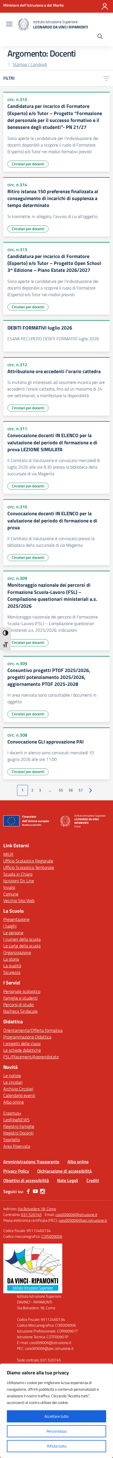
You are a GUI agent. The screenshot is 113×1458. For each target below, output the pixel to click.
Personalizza (56, 1431)
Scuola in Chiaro (17, 874)
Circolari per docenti (28, 164)
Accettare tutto (56, 1416)
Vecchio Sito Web (19, 900)
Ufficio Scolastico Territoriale (28, 867)
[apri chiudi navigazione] (9, 24)
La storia (11, 959)
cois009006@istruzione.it (76, 1214)
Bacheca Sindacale (20, 1011)
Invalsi (9, 887)
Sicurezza (11, 972)
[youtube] (35, 1191)
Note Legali (67, 1180)
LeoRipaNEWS (16, 1119)
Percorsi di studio (18, 1004)
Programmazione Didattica (27, 1037)
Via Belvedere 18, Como (37, 1209)
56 (71, 790)
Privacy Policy (16, 1171)
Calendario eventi (19, 1095)
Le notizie (12, 1075)
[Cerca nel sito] (100, 37)
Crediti (92, 1180)
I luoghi (9, 926)
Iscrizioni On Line (18, 880)
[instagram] (42, 1191)
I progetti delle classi (22, 1043)
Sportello (11, 1139)
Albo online (13, 1102)
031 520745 (31, 1214)
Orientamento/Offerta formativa (33, 1030)
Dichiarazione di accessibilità (64, 1171)
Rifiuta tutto (56, 1446)
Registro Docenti (18, 1133)
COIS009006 (51, 1236)
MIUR (8, 854)
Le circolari (12, 1082)
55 (61, 790)
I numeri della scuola (22, 939)
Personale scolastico (21, 991)
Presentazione (16, 919)
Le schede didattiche (22, 1050)
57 (80, 790)
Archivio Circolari (18, 1088)
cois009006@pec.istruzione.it (83, 1220)
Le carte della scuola (22, 945)
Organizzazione (17, 952)
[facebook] (28, 1191)
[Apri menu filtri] (106, 78)
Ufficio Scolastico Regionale (28, 860)
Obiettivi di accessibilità (26, 1180)
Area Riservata (16, 1146)
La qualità (12, 965)
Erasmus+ (12, 1113)
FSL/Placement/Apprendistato (31, 1056)
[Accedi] (105, 6)
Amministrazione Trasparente (31, 1161)
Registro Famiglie (18, 1126)
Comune (10, 894)
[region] (56, 1411)
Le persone (13, 932)
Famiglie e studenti (20, 998)
